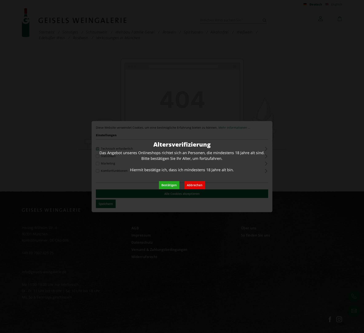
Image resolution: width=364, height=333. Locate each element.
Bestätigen (169, 185)
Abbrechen (194, 185)
